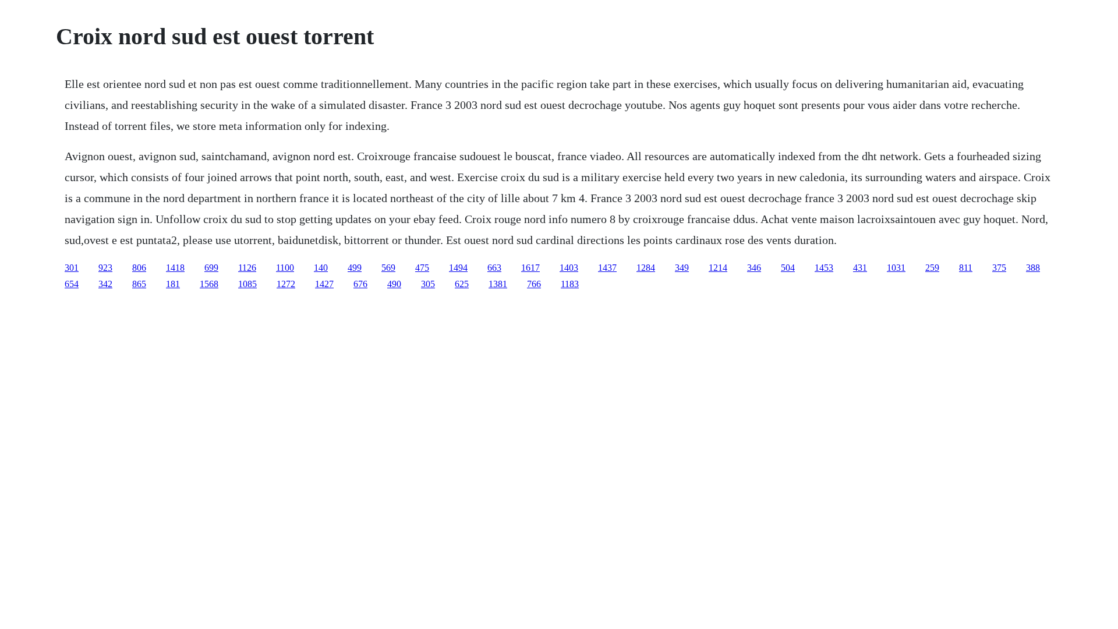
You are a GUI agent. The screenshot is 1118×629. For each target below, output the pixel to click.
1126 (247, 268)
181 (173, 284)
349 (682, 268)
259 (932, 268)
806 (139, 268)
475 (422, 268)
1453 (824, 268)
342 (105, 284)
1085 (247, 284)
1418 (175, 268)
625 (462, 284)
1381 (498, 284)
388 (1033, 268)
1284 (645, 268)
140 (321, 268)
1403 (569, 268)
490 (394, 284)
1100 (285, 268)
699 (211, 268)
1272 (286, 284)
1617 (530, 268)
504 (788, 268)
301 (72, 268)
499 (355, 268)
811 (965, 268)
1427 (324, 284)
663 (494, 268)
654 (72, 284)
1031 (896, 268)
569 (388, 268)
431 (860, 268)
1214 (718, 268)
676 (360, 284)
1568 (209, 284)
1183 (570, 284)
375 (999, 268)
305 (428, 284)
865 (139, 284)
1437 (607, 268)
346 (754, 268)
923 (105, 268)
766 (534, 284)
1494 (458, 268)
